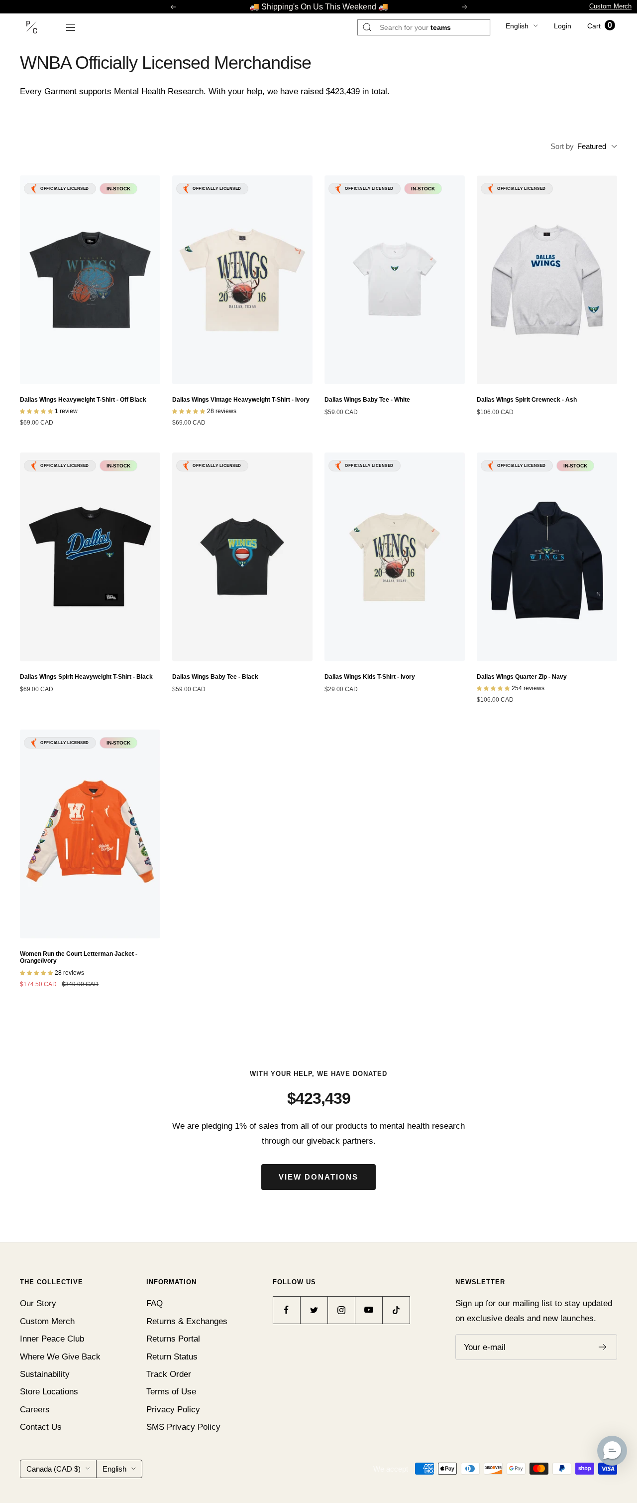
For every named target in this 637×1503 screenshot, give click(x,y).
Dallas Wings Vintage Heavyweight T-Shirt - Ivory (241, 399)
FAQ (154, 1303)
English (517, 26)
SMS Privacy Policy (183, 1427)
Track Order (168, 1374)
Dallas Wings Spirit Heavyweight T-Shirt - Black (86, 676)
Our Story (38, 1303)
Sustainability (45, 1374)
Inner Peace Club (52, 1339)
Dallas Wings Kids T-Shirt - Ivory (369, 676)
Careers (35, 1409)
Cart (599, 26)
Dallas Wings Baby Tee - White (367, 399)
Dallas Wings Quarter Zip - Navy (522, 676)
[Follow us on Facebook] (286, 1310)
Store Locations (49, 1391)
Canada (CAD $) (53, 1469)
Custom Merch (610, 6)
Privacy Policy (173, 1409)
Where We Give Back (60, 1356)
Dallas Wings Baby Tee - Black (215, 676)
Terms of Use (171, 1391)
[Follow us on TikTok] (396, 1310)
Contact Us (41, 1427)
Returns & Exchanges (186, 1321)
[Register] (603, 1347)
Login (562, 26)
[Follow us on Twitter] (313, 1310)
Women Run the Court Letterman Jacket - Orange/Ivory (78, 957)
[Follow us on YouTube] (368, 1310)
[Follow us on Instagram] (341, 1310)
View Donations (318, 1177)
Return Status (172, 1356)
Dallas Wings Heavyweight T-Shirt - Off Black (83, 399)
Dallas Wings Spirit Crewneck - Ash (527, 399)
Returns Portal (173, 1339)
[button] (612, 1451)
